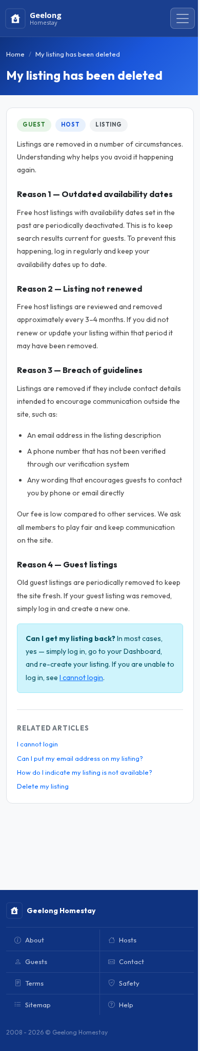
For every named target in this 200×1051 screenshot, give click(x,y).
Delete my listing (43, 786)
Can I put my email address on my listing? (80, 758)
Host (70, 124)
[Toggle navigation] (182, 18)
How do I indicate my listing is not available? (84, 772)
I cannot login (81, 677)
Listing (108, 124)
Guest (34, 124)
